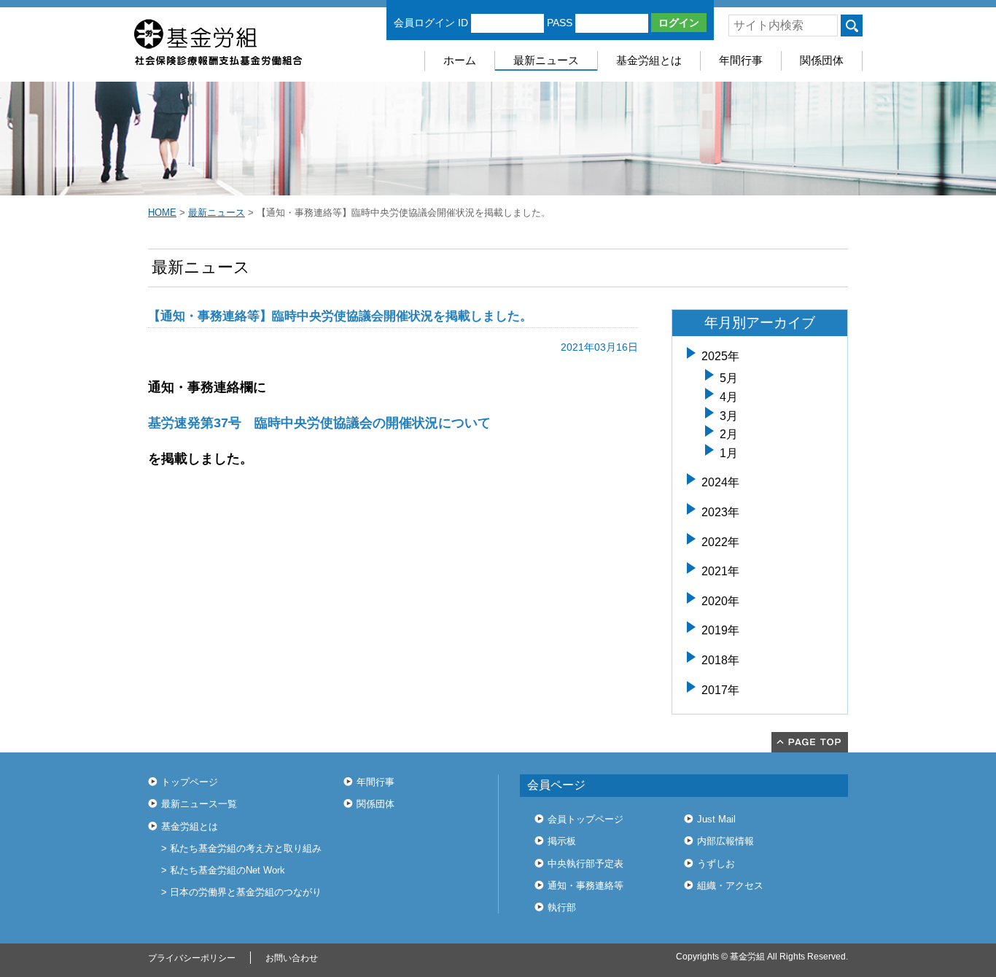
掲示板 (562, 841)
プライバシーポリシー (192, 958)
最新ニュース (546, 60)
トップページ (189, 781)
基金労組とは (649, 60)
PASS (559, 22)
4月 (729, 397)
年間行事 (741, 60)
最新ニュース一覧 (199, 803)
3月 (729, 416)
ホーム (459, 60)
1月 (729, 453)
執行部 (562, 907)
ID (463, 22)
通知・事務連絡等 (585, 885)
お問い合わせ (291, 958)
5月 (729, 378)
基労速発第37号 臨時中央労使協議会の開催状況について (319, 423)
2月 (729, 434)
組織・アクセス (730, 885)
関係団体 (822, 60)
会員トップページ (585, 819)
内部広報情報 (725, 841)
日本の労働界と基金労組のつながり (246, 892)
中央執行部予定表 (585, 863)
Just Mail (716, 819)
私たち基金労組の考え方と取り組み (246, 848)
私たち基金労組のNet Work (227, 870)
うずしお (716, 863)
